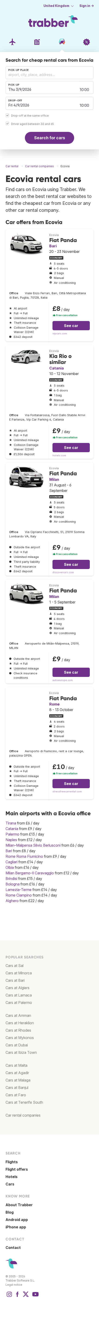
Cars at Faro (16, 1095)
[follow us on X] (25, 1296)
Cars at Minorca (19, 973)
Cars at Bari (15, 980)
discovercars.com (63, 572)
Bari (53, 246)
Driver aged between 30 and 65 (32, 124)
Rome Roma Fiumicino (24, 856)
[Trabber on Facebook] (17, 1296)
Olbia (10, 867)
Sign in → (86, 6)
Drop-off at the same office (30, 115)
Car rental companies (23, 1115)
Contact (13, 1247)
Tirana (11, 823)
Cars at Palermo (19, 1002)
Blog (10, 1212)
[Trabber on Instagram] (9, 1296)
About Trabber (19, 1205)
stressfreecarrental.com (67, 791)
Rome (54, 704)
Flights (12, 1162)
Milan (54, 479)
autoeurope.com (62, 680)
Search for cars (49, 137)
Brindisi (11, 878)
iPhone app (16, 1227)
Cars (10, 1184)
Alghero (12, 900)
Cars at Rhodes (18, 1030)
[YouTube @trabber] (34, 1296)
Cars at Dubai (17, 1045)
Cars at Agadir (17, 1072)
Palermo (12, 834)
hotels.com (59, 455)
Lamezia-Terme (19, 889)
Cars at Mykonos (20, 1037)
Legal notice (14, 1284)
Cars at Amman (18, 1015)
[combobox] (49, 72)
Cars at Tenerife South (24, 1102)
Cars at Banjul (17, 1087)
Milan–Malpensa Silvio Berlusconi (33, 845)
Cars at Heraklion (20, 1023)
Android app (17, 1219)
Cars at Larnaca (19, 995)
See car (71, 325)
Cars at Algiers (17, 987)
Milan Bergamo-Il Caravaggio (30, 873)
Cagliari (11, 862)
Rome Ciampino (19, 895)
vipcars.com (59, 333)
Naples (11, 839)
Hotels (11, 1176)
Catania (56, 368)
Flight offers (17, 1169)
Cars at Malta (16, 1065)
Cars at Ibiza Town (21, 1052)
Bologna (13, 884)
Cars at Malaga (18, 1080)
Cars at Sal (14, 965)
